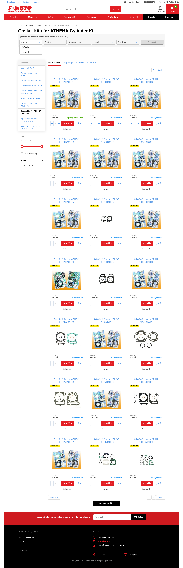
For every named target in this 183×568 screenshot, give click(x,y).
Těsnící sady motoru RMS (31, 80)
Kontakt (26, 2)
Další (160, 70)
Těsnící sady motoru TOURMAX (29, 104)
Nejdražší (80, 63)
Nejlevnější (68, 63)
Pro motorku (29, 25)
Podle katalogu (54, 63)
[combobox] (30, 42)
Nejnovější (91, 63)
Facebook (101, 554)
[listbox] (30, 49)
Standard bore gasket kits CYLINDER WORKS (31, 127)
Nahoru (53, 497)
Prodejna (36, 2)
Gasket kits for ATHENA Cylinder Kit (31, 112)
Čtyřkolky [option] (25, 47)
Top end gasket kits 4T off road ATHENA (31, 92)
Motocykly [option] (25, 52)
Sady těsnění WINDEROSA (31, 86)
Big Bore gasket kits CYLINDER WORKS (29, 119)
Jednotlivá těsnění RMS (30, 98)
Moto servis (23, 550)
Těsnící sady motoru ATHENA (29, 74)
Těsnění (47, 25)
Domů (20, 25)
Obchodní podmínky (12, 2)
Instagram (133, 554)
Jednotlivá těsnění (28, 68)
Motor (39, 25)
